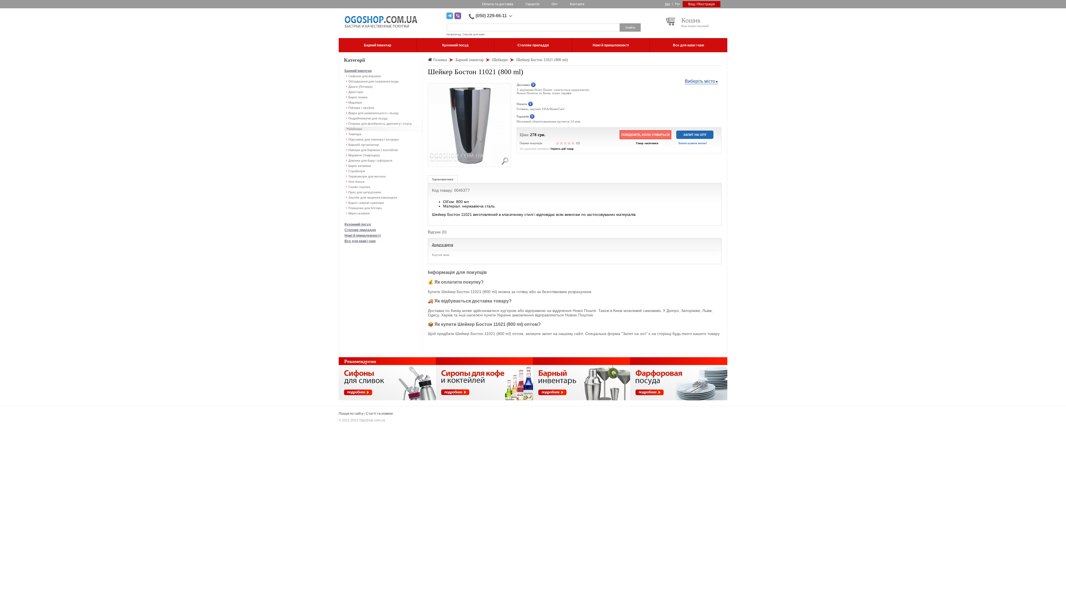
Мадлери (355, 102)
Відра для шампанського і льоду (373, 113)
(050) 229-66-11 (491, 15)
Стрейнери (356, 171)
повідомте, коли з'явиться (645, 134)
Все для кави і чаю (360, 241)
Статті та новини (379, 414)
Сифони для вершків (364, 76)
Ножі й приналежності (363, 236)
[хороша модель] (569, 143)
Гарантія (532, 4)
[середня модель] (565, 143)
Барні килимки (359, 166)
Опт (555, 4)
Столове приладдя (360, 230)
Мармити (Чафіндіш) (364, 155)
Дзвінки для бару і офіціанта (370, 160)
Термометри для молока (367, 176)
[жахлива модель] (558, 143)
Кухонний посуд (358, 224)
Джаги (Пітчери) (360, 86)
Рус (677, 4)
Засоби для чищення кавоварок (372, 197)
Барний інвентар (358, 71)
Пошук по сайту (351, 414)
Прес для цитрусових (364, 192)
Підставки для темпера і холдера (373, 139)
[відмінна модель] (573, 143)
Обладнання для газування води (373, 81)
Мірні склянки (359, 213)
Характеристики (442, 179)
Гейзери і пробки (361, 107)
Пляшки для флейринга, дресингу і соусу (380, 123)
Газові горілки (359, 187)
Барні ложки (358, 97)
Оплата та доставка (497, 4)
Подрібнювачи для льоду (368, 118)
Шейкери (355, 129)
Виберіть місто (700, 81)
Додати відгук (442, 245)
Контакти (577, 4)
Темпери (354, 134)
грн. (541, 134)
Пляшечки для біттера (365, 208)
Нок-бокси (356, 181)
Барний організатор (363, 144)
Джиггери (355, 92)
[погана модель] (562, 143)
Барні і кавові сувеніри (366, 202)
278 (533, 134)
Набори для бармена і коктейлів (373, 150)
